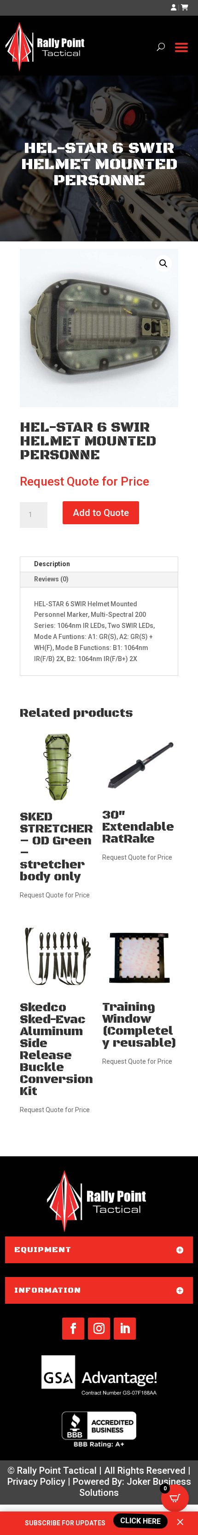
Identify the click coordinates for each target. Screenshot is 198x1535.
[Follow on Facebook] (73, 1329)
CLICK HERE (140, 1520)
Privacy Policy (36, 1481)
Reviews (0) (51, 579)
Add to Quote (101, 512)
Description (52, 564)
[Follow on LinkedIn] (125, 1329)
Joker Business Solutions (135, 1487)
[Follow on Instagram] (99, 1329)
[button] (163, 263)
